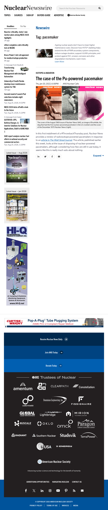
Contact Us (77, 481)
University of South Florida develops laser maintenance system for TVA (14, 84)
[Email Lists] (82, 490)
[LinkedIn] (42, 490)
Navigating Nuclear (60, 481)
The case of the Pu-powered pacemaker (69, 78)
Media (75, 505)
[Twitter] (34, 490)
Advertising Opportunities (37, 481)
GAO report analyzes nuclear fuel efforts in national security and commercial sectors (16, 139)
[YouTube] (58, 490)
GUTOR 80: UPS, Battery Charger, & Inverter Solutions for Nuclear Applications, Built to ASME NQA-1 (16, 125)
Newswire (43, 27)
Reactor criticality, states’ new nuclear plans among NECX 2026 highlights (16, 34)
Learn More (59, 61)
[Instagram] (50, 490)
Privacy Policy (36, 505)
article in (56, 139)
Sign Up (30, 15)
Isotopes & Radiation (45, 72)
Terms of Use (52, 505)
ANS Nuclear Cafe (71, 83)
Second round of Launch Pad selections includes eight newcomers (15, 97)
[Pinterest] (66, 490)
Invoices (65, 505)
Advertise (59, 15)
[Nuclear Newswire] (74, 490)
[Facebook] (26, 490)
